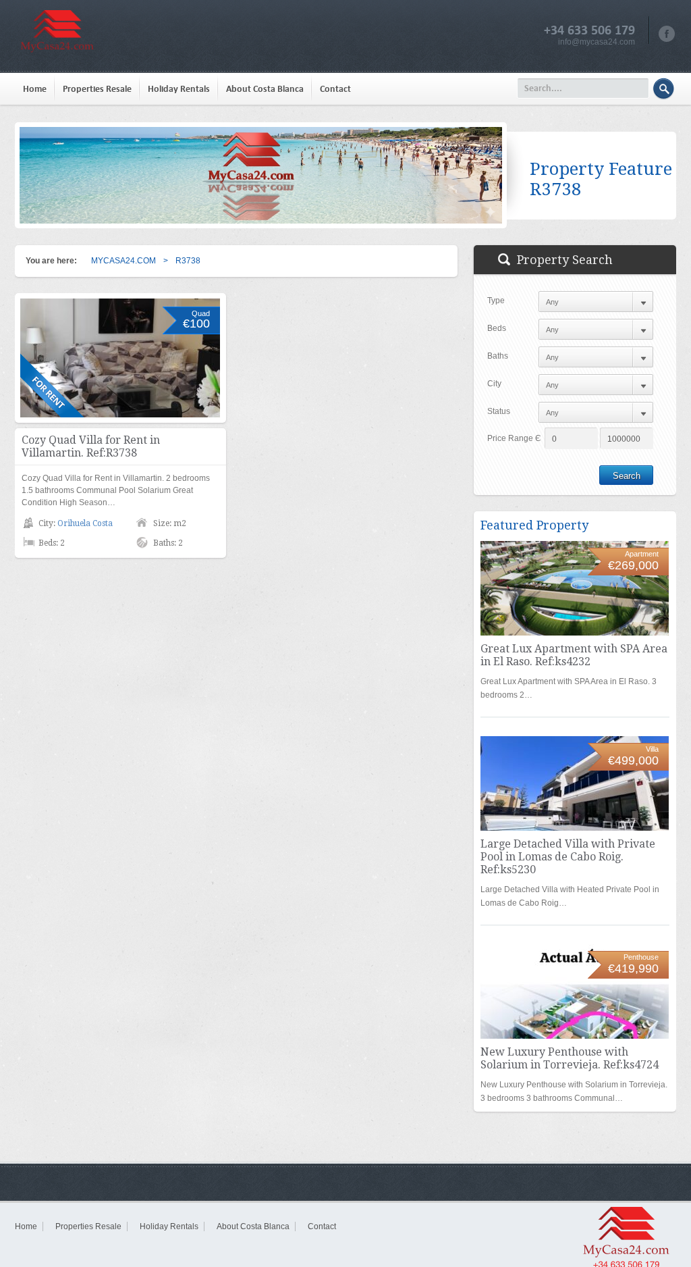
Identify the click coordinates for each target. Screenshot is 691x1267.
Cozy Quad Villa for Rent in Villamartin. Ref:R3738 (91, 446)
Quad (201, 313)
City (494, 383)
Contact (335, 89)
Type (496, 300)
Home (35, 89)
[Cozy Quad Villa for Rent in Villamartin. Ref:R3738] (120, 358)
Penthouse (641, 957)
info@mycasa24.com (596, 42)
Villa (652, 749)
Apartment (642, 554)
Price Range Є (514, 438)
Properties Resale (97, 89)
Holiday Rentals (179, 89)
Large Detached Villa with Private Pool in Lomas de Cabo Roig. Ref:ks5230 (567, 856)
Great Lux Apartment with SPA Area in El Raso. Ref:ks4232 (573, 655)
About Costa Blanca (265, 89)
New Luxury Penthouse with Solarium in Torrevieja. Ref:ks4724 (569, 1058)
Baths (497, 356)
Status (498, 411)
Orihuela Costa (85, 523)
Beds (496, 328)
